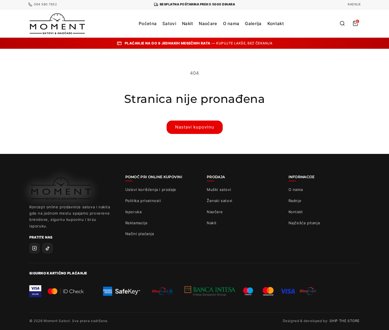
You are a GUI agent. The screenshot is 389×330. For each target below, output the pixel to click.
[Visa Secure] (35, 291)
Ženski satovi (219, 200)
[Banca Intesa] (210, 291)
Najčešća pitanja (304, 223)
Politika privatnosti (143, 200)
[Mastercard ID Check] (66, 291)
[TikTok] (47, 248)
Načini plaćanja (139, 233)
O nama (231, 23)
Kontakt (275, 23)
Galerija (253, 23)
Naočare (208, 23)
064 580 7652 (45, 4)
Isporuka (133, 211)
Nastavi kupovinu (194, 127)
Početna (148, 23)
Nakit (187, 23)
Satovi (169, 23)
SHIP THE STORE (344, 321)
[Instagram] (34, 248)
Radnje (354, 4)
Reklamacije (136, 223)
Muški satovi (219, 189)
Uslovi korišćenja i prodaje (150, 189)
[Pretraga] (342, 23)
